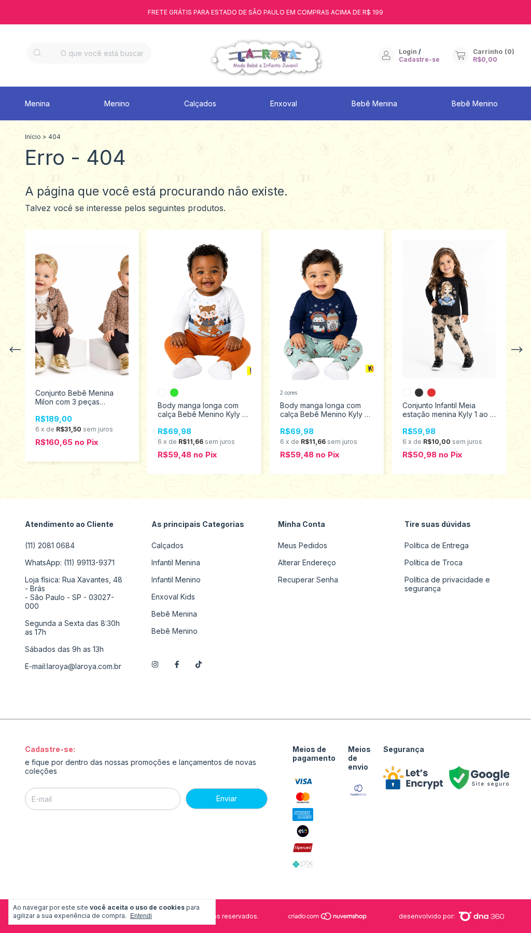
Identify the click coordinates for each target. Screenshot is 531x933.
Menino (117, 103)
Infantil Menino (176, 579)
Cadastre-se (419, 59)
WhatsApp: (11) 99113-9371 (70, 562)
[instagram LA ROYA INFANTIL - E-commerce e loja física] (155, 664)
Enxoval (283, 103)
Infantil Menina (175, 562)
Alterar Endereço (307, 562)
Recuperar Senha (308, 579)
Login (408, 51)
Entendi (141, 916)
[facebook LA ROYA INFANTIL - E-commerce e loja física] (176, 664)
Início (33, 137)
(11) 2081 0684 (50, 545)
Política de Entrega (436, 545)
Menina (37, 103)
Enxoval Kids (173, 596)
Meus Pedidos (302, 545)
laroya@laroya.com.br (84, 666)
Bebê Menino (475, 103)
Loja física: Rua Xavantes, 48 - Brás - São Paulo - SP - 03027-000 (73, 592)
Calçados (200, 103)
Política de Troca (433, 562)
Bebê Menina (374, 103)
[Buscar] (37, 53)
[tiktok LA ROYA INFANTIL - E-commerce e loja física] (198, 664)
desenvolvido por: (427, 916)
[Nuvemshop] (328, 918)
